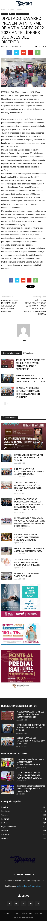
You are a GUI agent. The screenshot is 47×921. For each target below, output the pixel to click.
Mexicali (12, 14)
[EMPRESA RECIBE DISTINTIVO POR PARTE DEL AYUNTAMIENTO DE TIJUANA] (7, 378)
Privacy (16, 913)
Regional (4, 14)
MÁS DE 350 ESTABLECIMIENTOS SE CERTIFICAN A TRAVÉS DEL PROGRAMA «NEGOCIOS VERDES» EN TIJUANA (35, 307)
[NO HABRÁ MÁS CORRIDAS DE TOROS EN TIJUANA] (6, 576)
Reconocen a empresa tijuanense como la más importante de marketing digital (30, 788)
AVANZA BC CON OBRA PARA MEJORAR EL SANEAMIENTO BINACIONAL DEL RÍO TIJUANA (27, 562)
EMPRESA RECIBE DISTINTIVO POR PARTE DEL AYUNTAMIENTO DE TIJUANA (30, 378)
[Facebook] (9, 903)
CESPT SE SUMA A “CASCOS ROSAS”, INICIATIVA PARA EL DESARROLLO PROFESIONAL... (29, 775)
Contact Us (39, 913)
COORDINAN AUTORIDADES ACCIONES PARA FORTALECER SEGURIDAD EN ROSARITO (27, 537)
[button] (43, 3)
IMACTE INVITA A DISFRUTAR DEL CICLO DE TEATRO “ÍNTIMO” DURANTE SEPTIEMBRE (23, 442)
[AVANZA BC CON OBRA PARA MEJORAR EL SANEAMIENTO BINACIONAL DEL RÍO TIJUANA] (6, 562)
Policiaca (5, 834)
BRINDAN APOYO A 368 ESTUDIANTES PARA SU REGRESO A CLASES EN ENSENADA (29, 471)
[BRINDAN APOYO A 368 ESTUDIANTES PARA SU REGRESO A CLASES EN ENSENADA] (7, 391)
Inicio (3, 10)
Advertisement (27, 913)
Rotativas (26, 14)
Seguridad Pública (8, 826)
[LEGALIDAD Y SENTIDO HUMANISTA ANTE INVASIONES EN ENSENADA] (6, 551)
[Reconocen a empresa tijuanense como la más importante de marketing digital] (7, 789)
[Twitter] (16, 903)
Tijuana (4, 815)
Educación (5, 394)
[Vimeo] (23, 903)
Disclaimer (8, 913)
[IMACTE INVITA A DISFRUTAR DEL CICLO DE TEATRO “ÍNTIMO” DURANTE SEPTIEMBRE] (7, 363)
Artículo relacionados (11, 353)
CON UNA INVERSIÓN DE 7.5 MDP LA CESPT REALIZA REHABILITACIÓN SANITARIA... (30, 762)
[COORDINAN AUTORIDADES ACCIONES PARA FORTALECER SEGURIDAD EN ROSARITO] (6, 537)
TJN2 (6, 46)
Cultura (4, 366)
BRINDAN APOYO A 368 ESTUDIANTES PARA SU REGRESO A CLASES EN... (30, 741)
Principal (5, 382)
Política (19, 14)
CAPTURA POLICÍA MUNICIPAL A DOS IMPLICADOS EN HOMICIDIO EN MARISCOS (9, 306)
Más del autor (29, 353)
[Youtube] (37, 903)
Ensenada (5, 838)
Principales (5, 811)
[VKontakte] (30, 903)
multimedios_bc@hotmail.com (29, 886)
